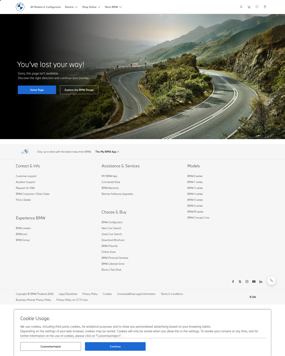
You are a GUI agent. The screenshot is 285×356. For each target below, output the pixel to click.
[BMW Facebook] (233, 282)
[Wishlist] (257, 7)
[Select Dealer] (265, 7)
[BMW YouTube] (253, 282)
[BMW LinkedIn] (260, 282)
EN (254, 297)
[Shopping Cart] (249, 7)
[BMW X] (240, 282)
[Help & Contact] (271, 280)
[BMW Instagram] (246, 282)
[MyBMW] (242, 7)
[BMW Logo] (20, 7)
